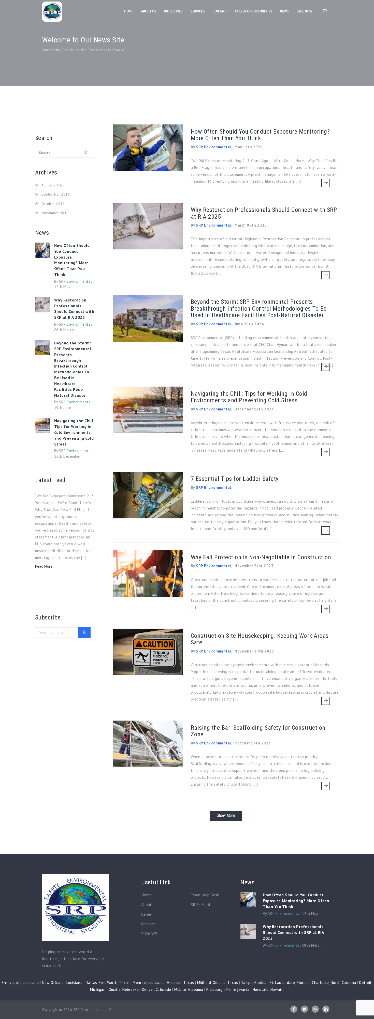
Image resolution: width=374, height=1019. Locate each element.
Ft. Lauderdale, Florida (289, 982)
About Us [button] (148, 11)
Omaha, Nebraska (124, 989)
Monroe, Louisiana (148, 982)
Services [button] (197, 11)
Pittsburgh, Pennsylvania (227, 989)
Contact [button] (219, 11)
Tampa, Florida (254, 982)
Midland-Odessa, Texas (217, 982)
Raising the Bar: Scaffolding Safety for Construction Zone (258, 731)
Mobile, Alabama (188, 989)
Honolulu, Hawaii (267, 989)
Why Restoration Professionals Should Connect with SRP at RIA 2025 (74, 308)
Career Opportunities (253, 11)
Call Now (304, 11)
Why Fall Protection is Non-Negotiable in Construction (261, 557)
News (284, 11)
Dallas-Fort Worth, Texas (108, 982)
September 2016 (55, 194)
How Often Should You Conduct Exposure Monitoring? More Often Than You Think (72, 260)
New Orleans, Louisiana (62, 982)
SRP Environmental (75, 281)
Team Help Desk (205, 894)
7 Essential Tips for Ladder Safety (235, 478)
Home (146, 894)
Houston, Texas (180, 982)
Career (146, 914)
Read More (43, 566)
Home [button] (128, 11)
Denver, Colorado (156, 989)
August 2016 (51, 185)
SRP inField (200, 904)
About (146, 904)
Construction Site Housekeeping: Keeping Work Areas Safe (260, 639)
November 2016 (55, 213)
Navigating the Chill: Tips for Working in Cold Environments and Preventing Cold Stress (74, 432)
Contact (148, 923)
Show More (226, 815)
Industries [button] (173, 11)
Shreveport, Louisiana (20, 982)
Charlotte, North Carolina (334, 982)
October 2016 (53, 203)
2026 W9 (149, 933)
